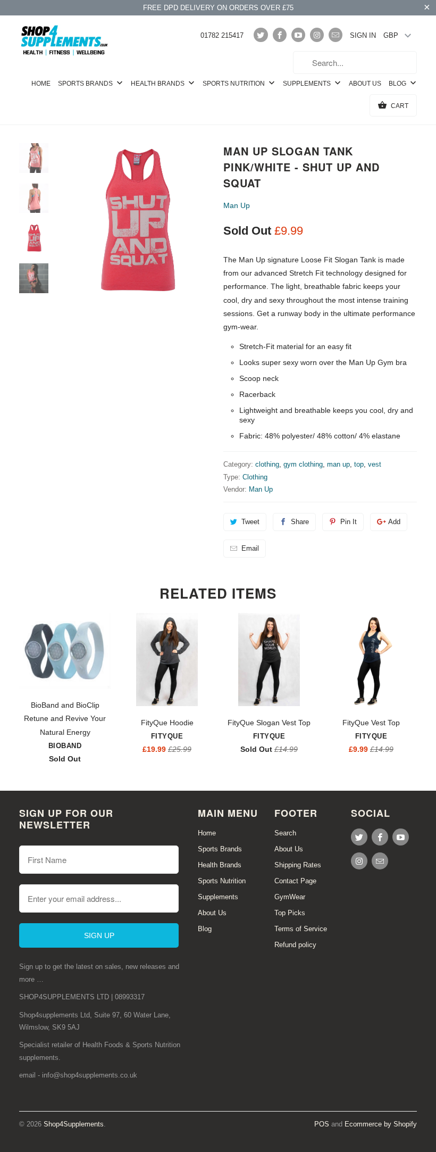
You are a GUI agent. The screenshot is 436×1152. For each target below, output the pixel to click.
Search (285, 833)
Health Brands (158, 83)
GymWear (289, 897)
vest (374, 464)
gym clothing (303, 464)
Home (41, 83)
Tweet (250, 522)
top (359, 464)
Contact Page (295, 881)
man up (338, 464)
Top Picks (289, 913)
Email (250, 548)
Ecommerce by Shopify (381, 1124)
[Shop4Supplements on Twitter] (260, 35)
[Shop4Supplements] (65, 41)
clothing (267, 464)
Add (394, 522)
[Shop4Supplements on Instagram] (317, 35)
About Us (365, 83)
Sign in (363, 35)
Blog (398, 83)
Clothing (254, 477)
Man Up (236, 205)
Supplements (307, 83)
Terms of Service (300, 929)
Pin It (348, 522)
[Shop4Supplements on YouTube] (298, 35)
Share (300, 522)
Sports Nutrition (234, 83)
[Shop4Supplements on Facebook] (280, 35)
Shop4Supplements (74, 1124)
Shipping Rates (297, 865)
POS (321, 1124)
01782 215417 (222, 35)
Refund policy (295, 945)
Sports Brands (86, 83)
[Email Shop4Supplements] (335, 35)
